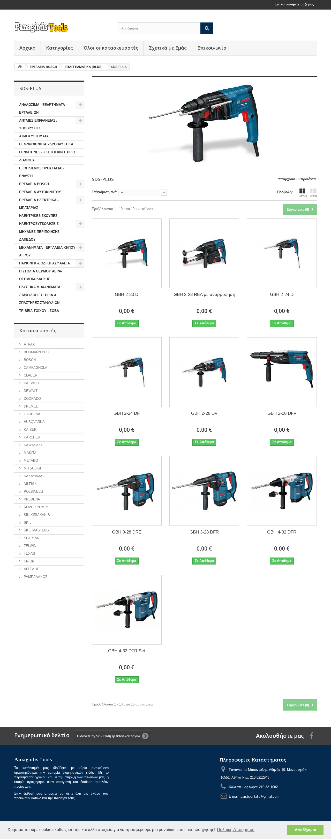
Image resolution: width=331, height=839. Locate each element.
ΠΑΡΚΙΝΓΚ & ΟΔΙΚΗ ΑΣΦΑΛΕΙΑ (44, 263)
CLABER (30, 375)
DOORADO (32, 399)
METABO (30, 460)
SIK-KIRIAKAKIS (36, 515)
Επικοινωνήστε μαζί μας (294, 4)
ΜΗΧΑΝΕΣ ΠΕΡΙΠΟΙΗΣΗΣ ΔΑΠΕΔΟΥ (39, 235)
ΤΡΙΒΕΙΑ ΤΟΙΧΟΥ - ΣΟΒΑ (39, 311)
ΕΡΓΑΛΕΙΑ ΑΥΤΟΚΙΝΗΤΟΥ (40, 192)
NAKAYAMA (32, 476)
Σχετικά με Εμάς (168, 48)
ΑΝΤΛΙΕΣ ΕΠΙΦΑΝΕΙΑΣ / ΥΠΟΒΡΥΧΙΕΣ (38, 124)
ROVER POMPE (36, 507)
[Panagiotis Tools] (62, 27)
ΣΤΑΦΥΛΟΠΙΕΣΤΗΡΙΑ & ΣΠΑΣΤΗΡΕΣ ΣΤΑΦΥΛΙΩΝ (39, 299)
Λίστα (313, 195)
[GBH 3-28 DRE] (126, 491)
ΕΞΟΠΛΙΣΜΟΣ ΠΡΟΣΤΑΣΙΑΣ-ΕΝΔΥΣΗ (41, 172)
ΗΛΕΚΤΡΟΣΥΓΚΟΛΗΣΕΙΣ (39, 224)
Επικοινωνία (212, 48)
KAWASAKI (32, 445)
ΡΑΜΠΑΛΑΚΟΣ (35, 577)
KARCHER (31, 437)
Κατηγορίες (59, 48)
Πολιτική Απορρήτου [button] (235, 829)
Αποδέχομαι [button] (305, 830)
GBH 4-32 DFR (281, 532)
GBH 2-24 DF (127, 413)
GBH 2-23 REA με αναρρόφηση (204, 294)
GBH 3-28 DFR (204, 532)
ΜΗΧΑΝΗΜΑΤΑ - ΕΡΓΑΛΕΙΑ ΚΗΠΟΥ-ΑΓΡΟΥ (47, 251)
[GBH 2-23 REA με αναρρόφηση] (204, 253)
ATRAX (29, 344)
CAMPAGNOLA (35, 368)
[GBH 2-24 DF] (126, 372)
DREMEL (30, 406)
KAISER (29, 430)
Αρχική (27, 48)
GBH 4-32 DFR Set (126, 650)
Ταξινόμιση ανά (104, 192)
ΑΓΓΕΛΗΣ (31, 569)
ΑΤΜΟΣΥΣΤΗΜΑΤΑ (34, 136)
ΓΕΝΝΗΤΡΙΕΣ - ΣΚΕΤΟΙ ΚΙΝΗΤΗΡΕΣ (47, 152)
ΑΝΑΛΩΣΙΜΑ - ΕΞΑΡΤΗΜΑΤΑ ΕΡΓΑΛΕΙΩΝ (42, 108)
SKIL (27, 522)
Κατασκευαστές (37, 330)
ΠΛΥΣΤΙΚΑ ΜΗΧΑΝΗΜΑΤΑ (39, 287)
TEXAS (29, 553)
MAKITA (29, 453)
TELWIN (29, 546)
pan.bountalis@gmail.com (259, 796)
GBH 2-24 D (282, 294)
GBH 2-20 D (126, 294)
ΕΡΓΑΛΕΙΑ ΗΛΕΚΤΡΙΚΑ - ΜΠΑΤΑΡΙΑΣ (38, 204)
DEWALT (30, 391)
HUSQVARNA (34, 422)
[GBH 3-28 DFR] (204, 491)
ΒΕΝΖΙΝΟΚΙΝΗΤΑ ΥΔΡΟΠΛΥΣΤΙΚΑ (46, 144)
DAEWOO (31, 383)
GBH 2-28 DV (204, 413)
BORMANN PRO (36, 352)
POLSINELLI (33, 491)
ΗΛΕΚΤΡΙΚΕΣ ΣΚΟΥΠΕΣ (38, 216)
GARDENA (31, 414)
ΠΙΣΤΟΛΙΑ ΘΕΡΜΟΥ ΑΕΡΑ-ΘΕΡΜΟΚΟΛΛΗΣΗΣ (40, 275)
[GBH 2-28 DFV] (282, 372)
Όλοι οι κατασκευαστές (111, 48)
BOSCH (29, 360)
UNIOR (28, 561)
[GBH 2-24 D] (282, 253)
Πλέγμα (302, 195)
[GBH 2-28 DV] (204, 372)
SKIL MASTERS (36, 530)
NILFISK (30, 484)
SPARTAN (31, 538)
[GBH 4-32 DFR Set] (126, 609)
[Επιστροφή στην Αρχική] (20, 67)
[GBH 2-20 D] (126, 253)
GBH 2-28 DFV (281, 413)
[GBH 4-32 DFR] (282, 491)
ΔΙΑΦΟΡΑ (27, 160)
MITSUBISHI (33, 468)
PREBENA (31, 499)
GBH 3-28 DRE (126, 532)
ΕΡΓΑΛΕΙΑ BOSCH (34, 184)
